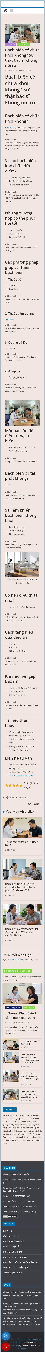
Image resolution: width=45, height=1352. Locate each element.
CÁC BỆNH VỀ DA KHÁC (12, 1252)
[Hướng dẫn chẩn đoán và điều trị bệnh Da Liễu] (6, 11)
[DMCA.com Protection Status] (10, 1216)
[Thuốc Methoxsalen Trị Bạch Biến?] (22, 819)
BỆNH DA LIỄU (10, 44)
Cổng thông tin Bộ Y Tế (12, 1273)
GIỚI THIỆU (7, 1231)
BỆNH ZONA (33, 803)
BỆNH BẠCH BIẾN (23, 44)
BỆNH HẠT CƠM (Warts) (17, 797)
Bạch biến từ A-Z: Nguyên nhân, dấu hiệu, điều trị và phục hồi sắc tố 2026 (20, 887)
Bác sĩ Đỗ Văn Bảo (24, 71)
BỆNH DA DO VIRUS (11, 1236)
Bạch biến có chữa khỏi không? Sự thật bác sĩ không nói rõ (29, 1094)
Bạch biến (9, 127)
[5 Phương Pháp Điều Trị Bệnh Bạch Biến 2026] (22, 993)
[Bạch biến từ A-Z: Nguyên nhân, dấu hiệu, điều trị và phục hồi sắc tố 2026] (22, 861)
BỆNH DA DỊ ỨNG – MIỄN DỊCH (15, 1267)
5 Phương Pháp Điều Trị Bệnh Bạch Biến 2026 (21, 1015)
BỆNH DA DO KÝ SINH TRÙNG (15, 1257)
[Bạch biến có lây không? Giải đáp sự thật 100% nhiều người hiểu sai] (22, 906)
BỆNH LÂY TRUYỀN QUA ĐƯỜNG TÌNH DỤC (21, 1262)
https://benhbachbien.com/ (21, 775)
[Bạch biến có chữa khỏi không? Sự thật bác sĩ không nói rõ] (11, 1096)
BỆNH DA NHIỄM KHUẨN (13, 1241)
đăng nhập (17, 959)
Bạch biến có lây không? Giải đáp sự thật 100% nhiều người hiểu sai (21, 932)
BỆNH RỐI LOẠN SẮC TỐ (13, 1008)
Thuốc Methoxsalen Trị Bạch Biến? (21, 843)
